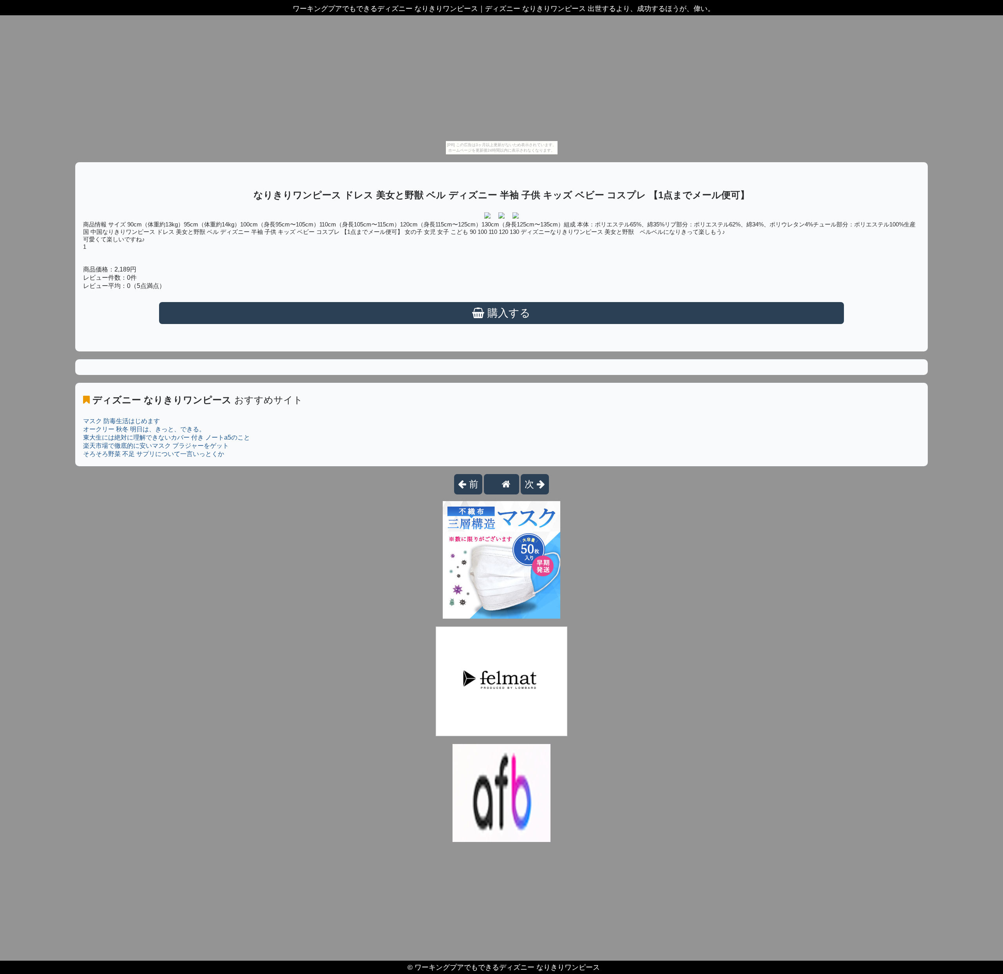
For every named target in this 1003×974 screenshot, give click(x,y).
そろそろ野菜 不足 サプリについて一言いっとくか (153, 454)
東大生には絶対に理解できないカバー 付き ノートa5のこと (166, 437)
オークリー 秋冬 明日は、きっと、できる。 (144, 429)
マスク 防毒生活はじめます (121, 421)
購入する (507, 313)
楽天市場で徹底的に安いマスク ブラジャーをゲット (156, 445)
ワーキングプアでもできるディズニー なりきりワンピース (507, 967)
